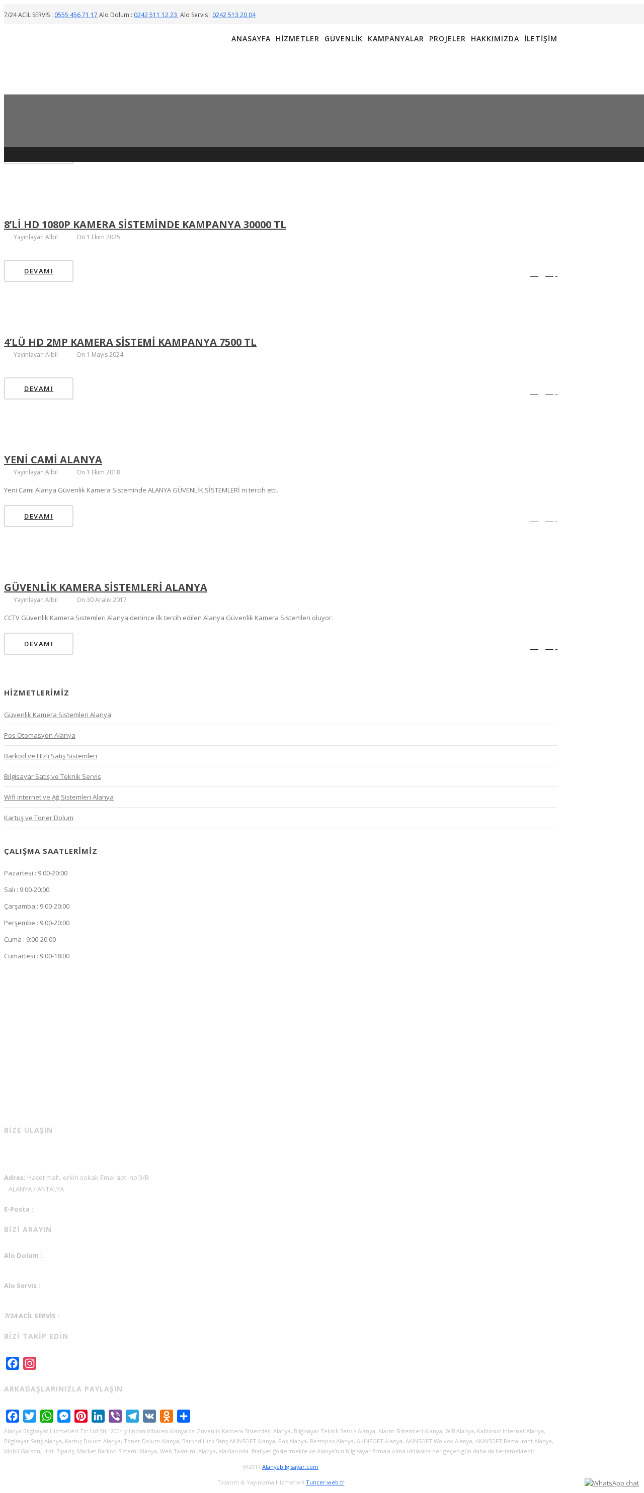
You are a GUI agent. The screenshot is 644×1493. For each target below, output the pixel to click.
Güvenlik (344, 39)
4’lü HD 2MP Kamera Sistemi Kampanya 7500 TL (130, 342)
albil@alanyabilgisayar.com (46, 1219)
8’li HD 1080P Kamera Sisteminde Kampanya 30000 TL (145, 224)
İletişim (540, 39)
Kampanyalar (396, 39)
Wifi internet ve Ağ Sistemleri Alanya (59, 797)
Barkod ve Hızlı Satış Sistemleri (50, 755)
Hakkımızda (495, 39)
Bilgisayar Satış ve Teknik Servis (52, 776)
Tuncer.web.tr (325, 1482)
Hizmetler (297, 39)
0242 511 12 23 (156, 15)
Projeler (447, 39)
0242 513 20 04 (234, 15)
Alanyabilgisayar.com (290, 1466)
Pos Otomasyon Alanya (39, 735)
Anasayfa (251, 39)
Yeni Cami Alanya (53, 459)
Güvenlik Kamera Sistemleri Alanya (105, 587)
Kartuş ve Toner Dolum (38, 817)
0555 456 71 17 (76, 15)
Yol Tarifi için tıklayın (39, 1155)
